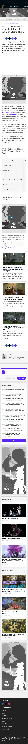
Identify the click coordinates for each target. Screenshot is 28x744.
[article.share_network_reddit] (12, 38)
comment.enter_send (10, 378)
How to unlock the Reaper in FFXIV (12, 538)
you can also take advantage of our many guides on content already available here (14, 246)
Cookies (4, 724)
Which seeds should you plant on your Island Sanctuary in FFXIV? (14, 420)
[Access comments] (15, 38)
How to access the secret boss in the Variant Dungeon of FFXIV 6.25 (14, 399)
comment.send (22, 378)
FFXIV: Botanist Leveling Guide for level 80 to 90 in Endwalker (13, 298)
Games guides (9, 19)
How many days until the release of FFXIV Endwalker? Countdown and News (12, 561)
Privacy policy (6, 729)
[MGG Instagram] (9, 704)
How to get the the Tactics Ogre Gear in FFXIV (14, 390)
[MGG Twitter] (6, 704)
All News (14, 440)
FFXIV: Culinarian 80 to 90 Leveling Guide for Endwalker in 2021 (13, 327)
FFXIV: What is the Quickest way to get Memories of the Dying (13, 634)
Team (3, 713)
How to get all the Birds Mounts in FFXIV (12, 612)
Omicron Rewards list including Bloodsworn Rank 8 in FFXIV (13, 394)
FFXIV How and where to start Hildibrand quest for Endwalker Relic (14, 429)
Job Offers (5, 716)
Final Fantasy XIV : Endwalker (10, 23)
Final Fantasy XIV (17, 19)
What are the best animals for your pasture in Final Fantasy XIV (13, 424)
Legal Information (7, 718)
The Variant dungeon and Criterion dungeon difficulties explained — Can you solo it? (14, 404)
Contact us (5, 710)
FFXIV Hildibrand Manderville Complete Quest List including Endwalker (12, 435)
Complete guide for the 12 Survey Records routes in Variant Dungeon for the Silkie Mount (14, 410)
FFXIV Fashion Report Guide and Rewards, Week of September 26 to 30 (13, 590)
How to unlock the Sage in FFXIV (12, 518)
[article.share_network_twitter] (9, 38)
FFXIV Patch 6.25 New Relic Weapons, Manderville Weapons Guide (15, 415)
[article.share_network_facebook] (6, 38)
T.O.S (3, 721)
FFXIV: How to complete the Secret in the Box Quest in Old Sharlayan (13, 269)
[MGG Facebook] (3, 704)
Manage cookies (7, 726)
